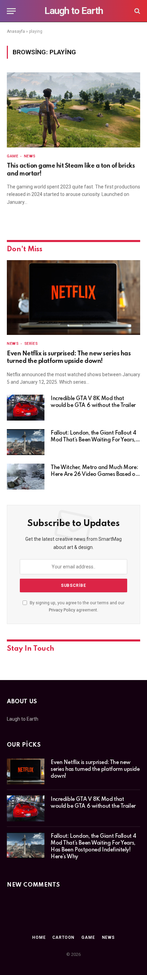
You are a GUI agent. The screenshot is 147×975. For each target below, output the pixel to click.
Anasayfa (16, 31)
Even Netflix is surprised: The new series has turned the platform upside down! (95, 769)
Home (38, 937)
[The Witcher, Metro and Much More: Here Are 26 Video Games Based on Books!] (25, 477)
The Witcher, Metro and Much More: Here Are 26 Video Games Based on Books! (94, 474)
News (108, 937)
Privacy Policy (62, 609)
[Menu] (11, 11)
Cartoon (63, 937)
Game (88, 937)
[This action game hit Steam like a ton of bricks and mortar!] (73, 109)
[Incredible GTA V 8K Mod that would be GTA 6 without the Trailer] (25, 408)
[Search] (136, 11)
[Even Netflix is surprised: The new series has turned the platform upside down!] (73, 297)
